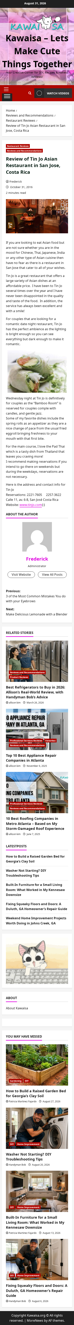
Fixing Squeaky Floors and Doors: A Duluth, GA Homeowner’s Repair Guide (36, 1290)
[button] (7, 89)
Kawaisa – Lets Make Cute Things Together (37, 51)
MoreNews (35, 1320)
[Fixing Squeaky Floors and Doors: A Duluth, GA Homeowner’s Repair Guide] (37, 1259)
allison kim (15, 702)
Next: (36, 611)
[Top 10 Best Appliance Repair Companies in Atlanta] (37, 729)
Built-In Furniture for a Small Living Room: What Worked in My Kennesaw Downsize (35, 890)
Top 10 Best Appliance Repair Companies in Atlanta (31, 758)
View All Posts (52, 574)
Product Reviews (19, 677)
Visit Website (21, 574)
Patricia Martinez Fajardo (23, 1101)
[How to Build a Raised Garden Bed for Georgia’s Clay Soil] (37, 1065)
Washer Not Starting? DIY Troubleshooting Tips (28, 1156)
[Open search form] (29, 93)
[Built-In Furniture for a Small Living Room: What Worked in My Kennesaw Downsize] (37, 1191)
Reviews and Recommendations (24, 150)
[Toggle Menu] (7, 97)
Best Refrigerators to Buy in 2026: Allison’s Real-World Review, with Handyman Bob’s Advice (35, 692)
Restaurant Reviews (18, 145)
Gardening (16, 1080)
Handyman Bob (17, 1164)
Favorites (50, 740)
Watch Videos (58, 93)
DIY (27, 1080)
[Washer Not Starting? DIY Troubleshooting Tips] (37, 1128)
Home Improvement (28, 1144)
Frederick (15, 181)
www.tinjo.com (31, 505)
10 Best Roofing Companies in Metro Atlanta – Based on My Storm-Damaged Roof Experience (35, 823)
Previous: (36, 596)
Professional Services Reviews (26, 740)
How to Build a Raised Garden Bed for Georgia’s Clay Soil (36, 1093)
